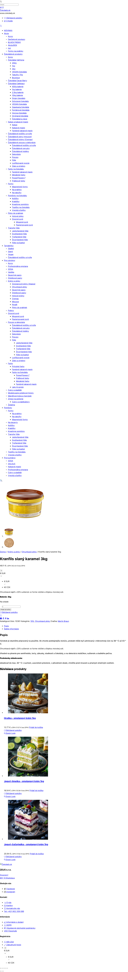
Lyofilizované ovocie (20, 163)
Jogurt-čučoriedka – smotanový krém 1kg (26, 844)
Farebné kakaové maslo (22, 131)
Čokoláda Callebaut (16, 83)
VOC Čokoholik (10, 931)
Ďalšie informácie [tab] (11, 629)
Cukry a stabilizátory (21, 402)
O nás (8, 902)
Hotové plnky (18, 216)
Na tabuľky (16, 192)
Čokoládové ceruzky (21, 148)
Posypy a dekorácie (16, 322)
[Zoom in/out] (1, 968)
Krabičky (15, 201)
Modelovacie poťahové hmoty (21, 393)
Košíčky (15, 198)
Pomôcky (8, 408)
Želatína (11, 405)
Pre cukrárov (9, 260)
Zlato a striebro (18, 166)
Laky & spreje (18, 387)
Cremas (15, 299)
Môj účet (10, 942)
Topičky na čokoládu (21, 207)
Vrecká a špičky (19, 210)
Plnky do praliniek (15, 213)
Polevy (11, 310)
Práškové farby (18, 181)
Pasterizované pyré (24, 225)
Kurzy (10, 36)
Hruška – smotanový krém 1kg (20, 718)
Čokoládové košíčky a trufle (20, 134)
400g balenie (17, 86)
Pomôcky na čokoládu (17, 195)
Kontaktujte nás (13, 908)
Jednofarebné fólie (20, 231)
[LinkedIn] (8, 618)
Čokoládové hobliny (20, 151)
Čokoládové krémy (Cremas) (20, 139)
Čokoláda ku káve (19, 119)
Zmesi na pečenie (15, 399)
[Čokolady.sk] (6, 864)
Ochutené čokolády (20, 101)
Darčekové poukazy (16, 39)
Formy (10, 184)
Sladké (11, 248)
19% (32, 621)
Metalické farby (18, 175)
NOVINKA (8, 30)
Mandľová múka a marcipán (20, 396)
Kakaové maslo (18, 128)
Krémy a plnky (14, 281)
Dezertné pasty (15, 275)
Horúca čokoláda (19, 113)
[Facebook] (3, 618)
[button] (1, 480)
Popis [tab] (6, 626)
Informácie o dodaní (15, 922)
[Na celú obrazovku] (3, 968)
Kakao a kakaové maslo (18, 122)
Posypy (15, 157)
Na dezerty (13, 422)
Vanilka (11, 272)
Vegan (11, 254)
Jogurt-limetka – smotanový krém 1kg (24, 781)
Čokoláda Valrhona (16, 60)
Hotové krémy (18, 296)
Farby (10, 363)
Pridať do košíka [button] (36, 727)
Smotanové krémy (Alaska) (23, 284)
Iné (9, 48)
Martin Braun (63, 621)
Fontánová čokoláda (20, 110)
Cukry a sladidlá (15, 390)
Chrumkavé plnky (19, 287)
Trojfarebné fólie (19, 237)
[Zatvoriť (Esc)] (7, 968)
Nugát (14, 304)
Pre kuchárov (10, 458)
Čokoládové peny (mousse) (20, 137)
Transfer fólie (14, 228)
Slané (10, 251)
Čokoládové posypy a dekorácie (22, 142)
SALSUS (11, 464)
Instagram (10, 892)
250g (14, 63)
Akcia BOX (12, 45)
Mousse (15, 302)
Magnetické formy (20, 187)
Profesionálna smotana (18, 266)
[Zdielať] (5, 968)
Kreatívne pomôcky (20, 204)
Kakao (14, 125)
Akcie (6, 33)
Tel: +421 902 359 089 (14, 911)
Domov (3, 552)
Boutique (16, 78)
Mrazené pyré (22, 222)
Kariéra (9, 905)
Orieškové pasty (15, 278)
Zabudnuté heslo (13, 945)
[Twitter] (1, 618)
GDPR (9, 925)
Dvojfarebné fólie (19, 234)
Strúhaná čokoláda (20, 116)
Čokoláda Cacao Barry (17, 80)
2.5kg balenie (18, 92)
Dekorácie (16, 154)
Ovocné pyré (17, 219)
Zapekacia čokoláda (20, 107)
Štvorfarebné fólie (20, 240)
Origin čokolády (18, 98)
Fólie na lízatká (18, 243)
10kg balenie (17, 95)
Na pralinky (17, 190)
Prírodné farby (18, 366)
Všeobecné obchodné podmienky (20, 928)
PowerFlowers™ (19, 178)
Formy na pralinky (15, 51)
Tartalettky (9, 246)
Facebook (10, 889)
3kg (13, 69)
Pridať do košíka (5, 609)
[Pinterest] (6, 618)
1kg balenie (17, 89)
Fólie (14, 160)
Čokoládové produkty (13, 54)
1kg (13, 66)
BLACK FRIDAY (14, 42)
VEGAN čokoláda (19, 72)
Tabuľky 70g (17, 75)
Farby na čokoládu (16, 169)
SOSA (10, 269)
